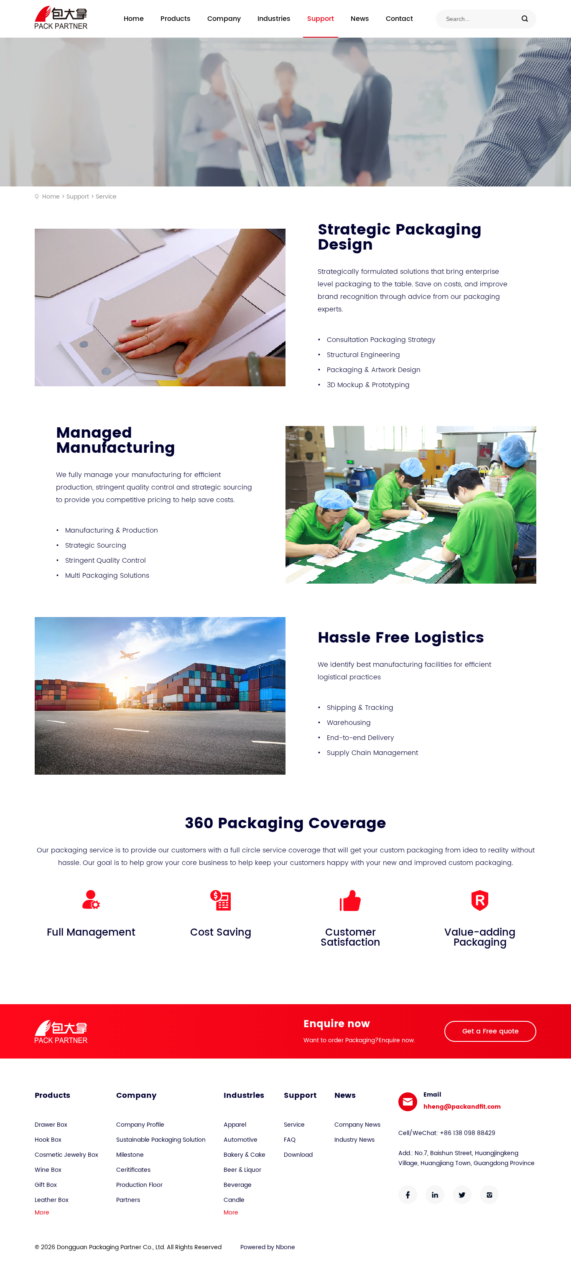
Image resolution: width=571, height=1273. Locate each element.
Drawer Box (51, 1125)
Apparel (235, 1125)
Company (224, 18)
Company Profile (140, 1125)
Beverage (238, 1185)
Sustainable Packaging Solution (161, 1140)
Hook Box (48, 1140)
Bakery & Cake (244, 1155)
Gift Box (46, 1185)
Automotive (240, 1140)
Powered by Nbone (267, 1247)
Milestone (130, 1155)
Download (298, 1155)
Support (320, 18)
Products (176, 18)
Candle (234, 1200)
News (360, 18)
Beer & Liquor (242, 1170)
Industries (274, 18)
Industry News (354, 1140)
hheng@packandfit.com (462, 1107)
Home (134, 18)
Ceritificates (133, 1170)
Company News (357, 1125)
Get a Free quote (490, 1031)
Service (106, 197)
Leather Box (52, 1200)
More (42, 1212)
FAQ (290, 1140)
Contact (399, 18)
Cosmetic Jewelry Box (66, 1155)
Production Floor (139, 1185)
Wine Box (48, 1170)
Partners (128, 1200)
